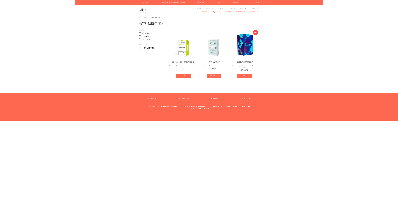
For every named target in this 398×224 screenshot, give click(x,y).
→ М (180, 99)
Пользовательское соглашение (194, 106)
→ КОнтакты (242, 9)
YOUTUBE (235, 2)
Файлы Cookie (245, 106)
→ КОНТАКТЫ (246, 99)
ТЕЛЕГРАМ (201, 2)
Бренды (205, 12)
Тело (221, 12)
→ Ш (212, 99)
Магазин (146, 17)
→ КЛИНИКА (210, 9)
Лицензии (151, 106)
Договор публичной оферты (199, 108)
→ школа (231, 9)
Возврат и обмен (231, 106)
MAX (218, 2)
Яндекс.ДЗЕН (255, 2)
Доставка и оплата (215, 106)
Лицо (213, 12)
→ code (199, 9)
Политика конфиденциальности (169, 106)
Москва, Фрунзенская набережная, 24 (173, 2)
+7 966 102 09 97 (143, 2)
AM (140, 17)
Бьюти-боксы (254, 12)
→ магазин (221, 9)
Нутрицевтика (240, 12)
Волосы (229, 12)
